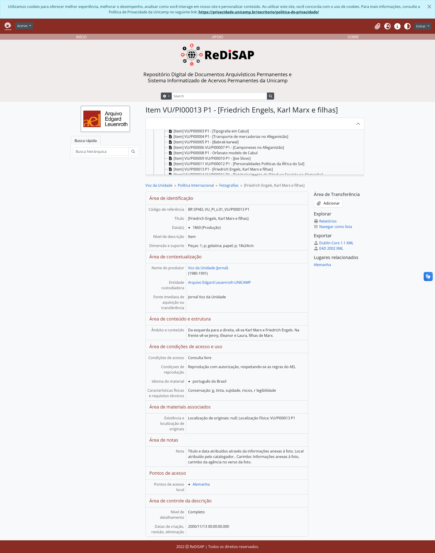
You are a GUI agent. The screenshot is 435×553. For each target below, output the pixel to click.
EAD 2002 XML (331, 248)
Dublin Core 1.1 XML (336, 242)
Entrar (421, 26)
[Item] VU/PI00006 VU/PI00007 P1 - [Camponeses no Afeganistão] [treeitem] (229, 147)
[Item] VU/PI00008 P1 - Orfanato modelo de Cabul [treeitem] (216, 152)
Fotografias (229, 185)
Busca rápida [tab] (86, 140)
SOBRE (353, 36)
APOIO (217, 36)
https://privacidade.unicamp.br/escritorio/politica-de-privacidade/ (258, 12)
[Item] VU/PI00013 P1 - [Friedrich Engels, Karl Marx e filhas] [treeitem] (223, 169)
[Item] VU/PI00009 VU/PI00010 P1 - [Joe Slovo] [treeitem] (212, 158)
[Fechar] (429, 6)
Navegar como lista (335, 226)
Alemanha (201, 484)
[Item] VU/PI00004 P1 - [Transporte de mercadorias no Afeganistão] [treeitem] (231, 136)
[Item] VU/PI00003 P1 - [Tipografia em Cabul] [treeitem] (211, 131)
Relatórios (328, 221)
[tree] (255, 152)
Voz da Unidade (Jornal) (208, 267)
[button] (377, 26)
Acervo (22, 26)
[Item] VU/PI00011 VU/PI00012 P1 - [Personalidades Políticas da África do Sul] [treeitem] (239, 163)
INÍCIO (81, 36)
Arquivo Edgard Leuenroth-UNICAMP (219, 282)
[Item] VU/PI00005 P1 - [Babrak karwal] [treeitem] (206, 141)
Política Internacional (196, 185)
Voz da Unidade (158, 185)
